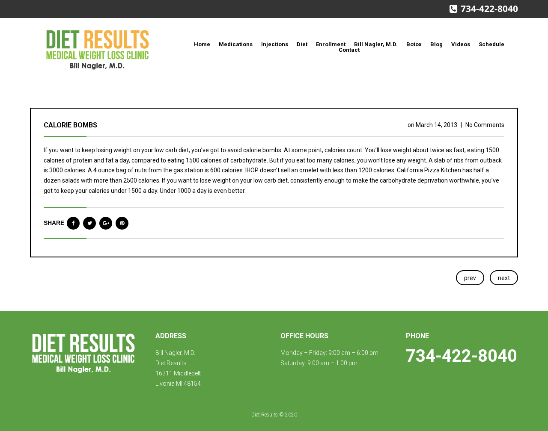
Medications (236, 44)
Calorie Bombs (70, 125)
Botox (414, 44)
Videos (460, 44)
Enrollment (330, 44)
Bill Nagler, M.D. (376, 44)
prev (470, 278)
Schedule (491, 44)
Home (202, 44)
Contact (349, 50)
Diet (302, 44)
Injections (274, 44)
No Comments (484, 124)
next (504, 278)
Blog (436, 44)
